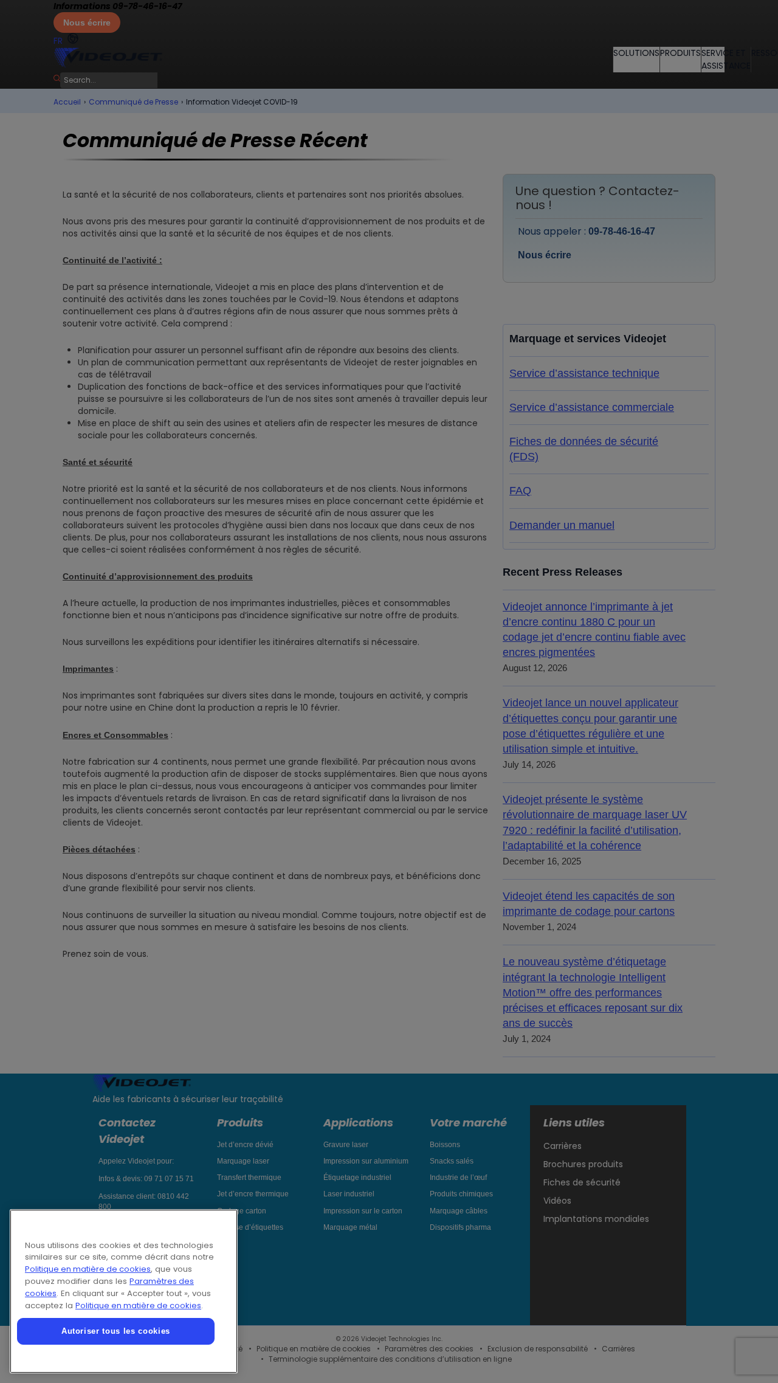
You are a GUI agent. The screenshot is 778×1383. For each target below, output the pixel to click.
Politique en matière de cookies (88, 1269)
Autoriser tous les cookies (115, 1331)
